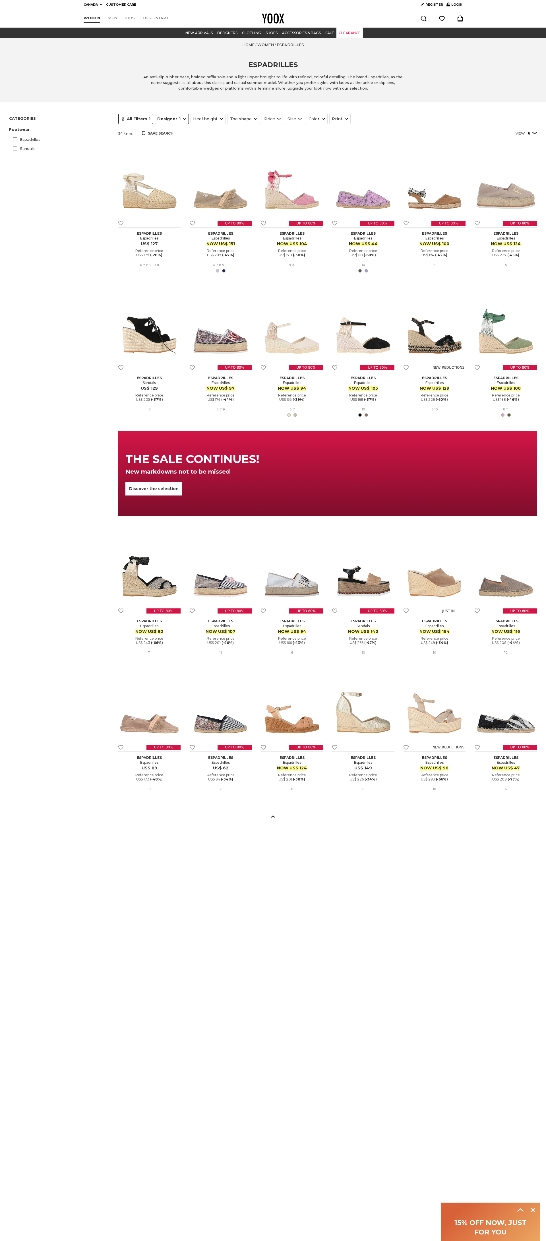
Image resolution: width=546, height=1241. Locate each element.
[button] (60, 129)
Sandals (27, 148)
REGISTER (434, 5)
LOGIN (454, 6)
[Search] (423, 18)
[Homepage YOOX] (273, 18)
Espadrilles (30, 139)
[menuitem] (92, 18)
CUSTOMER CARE (121, 5)
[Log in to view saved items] (442, 18)
